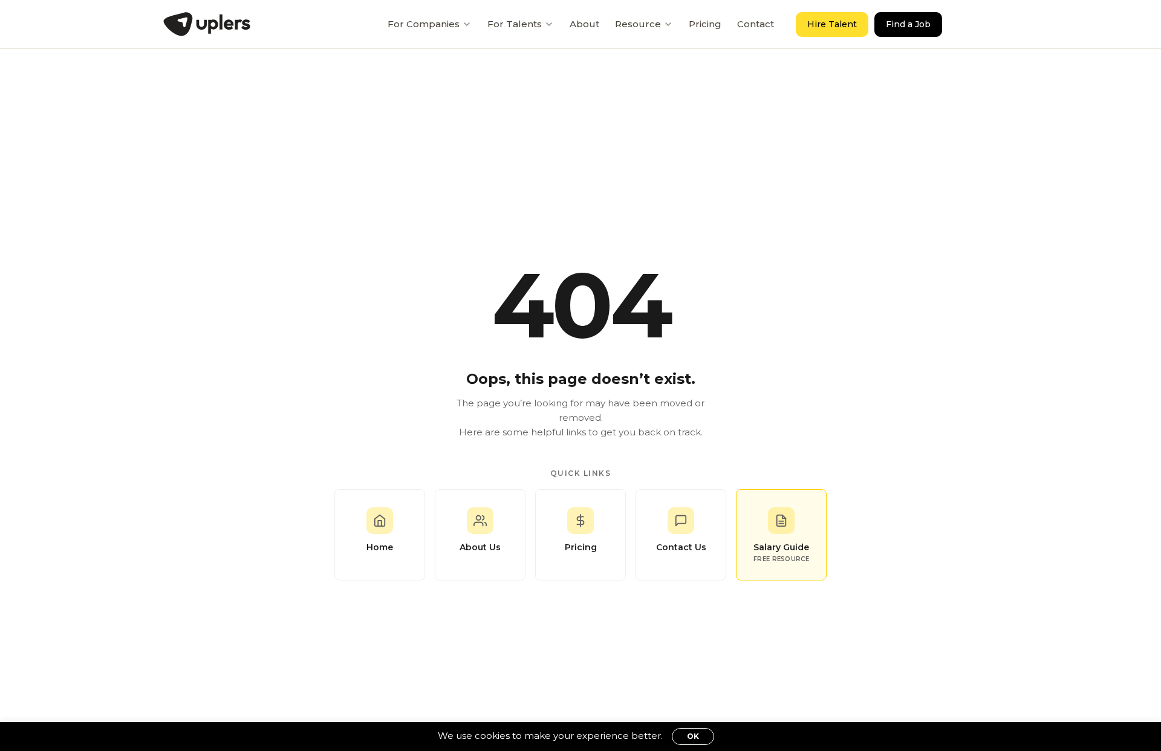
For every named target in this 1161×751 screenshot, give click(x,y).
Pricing (705, 24)
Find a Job (908, 24)
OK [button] (693, 736)
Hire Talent (832, 24)
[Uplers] (206, 24)
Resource (638, 24)
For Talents (514, 24)
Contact (755, 24)
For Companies (424, 24)
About (584, 24)
